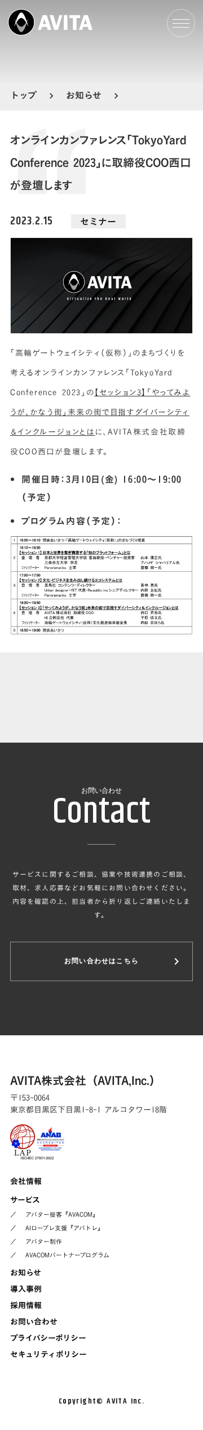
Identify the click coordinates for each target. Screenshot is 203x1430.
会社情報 (26, 1181)
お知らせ (25, 1272)
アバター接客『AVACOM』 (62, 1214)
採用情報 (26, 1305)
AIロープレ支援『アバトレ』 (64, 1228)
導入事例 (26, 1289)
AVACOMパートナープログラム (67, 1255)
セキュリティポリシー (48, 1354)
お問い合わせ (34, 1321)
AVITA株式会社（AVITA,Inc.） (85, 1080)
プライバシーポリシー (48, 1338)
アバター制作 (43, 1241)
